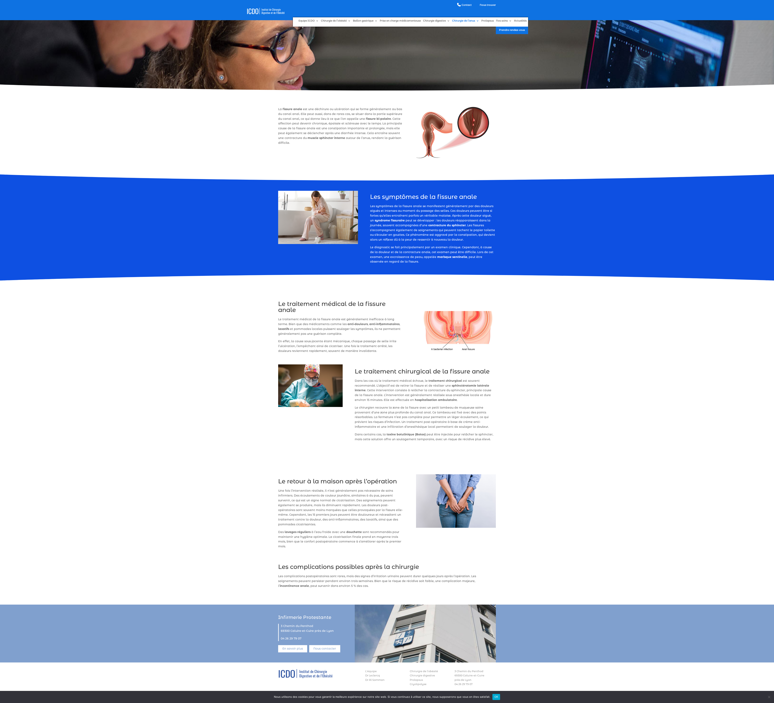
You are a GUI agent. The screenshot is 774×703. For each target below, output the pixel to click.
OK (496, 696)
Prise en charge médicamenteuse (400, 21)
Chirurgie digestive (434, 21)
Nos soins (502, 21)
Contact (467, 4)
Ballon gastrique (363, 21)
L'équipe (371, 671)
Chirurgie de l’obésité (334, 21)
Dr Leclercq (372, 675)
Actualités (520, 21)
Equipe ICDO (307, 21)
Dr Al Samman (375, 679)
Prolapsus (487, 21)
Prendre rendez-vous (512, 29)
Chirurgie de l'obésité (424, 671)
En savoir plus (292, 648)
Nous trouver (488, 4)
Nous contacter (324, 648)
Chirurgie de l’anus (463, 21)
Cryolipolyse (418, 684)
